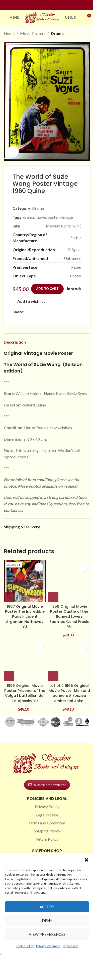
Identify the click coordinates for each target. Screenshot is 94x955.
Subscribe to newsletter (50, 785)
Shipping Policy (47, 830)
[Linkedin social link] (56, 5)
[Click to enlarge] (13, 151)
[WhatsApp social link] (63, 312)
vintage (66, 217)
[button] (86, 859)
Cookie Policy (25, 946)
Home (9, 33)
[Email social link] (39, 312)
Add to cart (47, 289)
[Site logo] (42, 16)
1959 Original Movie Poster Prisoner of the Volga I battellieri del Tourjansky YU (24, 693)
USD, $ (70, 17)
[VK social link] (69, 312)
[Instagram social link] (44, 5)
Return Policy (47, 839)
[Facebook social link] (38, 5)
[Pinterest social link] (50, 5)
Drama (57, 33)
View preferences (47, 934)
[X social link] (33, 312)
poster (53, 217)
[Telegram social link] (75, 312)
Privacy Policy (47, 806)
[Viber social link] (16, 318)
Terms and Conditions (47, 822)
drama (28, 217)
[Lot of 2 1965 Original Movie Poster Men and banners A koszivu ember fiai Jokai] (69, 660)
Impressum (70, 946)
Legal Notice (47, 814)
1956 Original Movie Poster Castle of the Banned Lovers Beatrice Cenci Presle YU (69, 616)
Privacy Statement (48, 946)
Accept (47, 907)
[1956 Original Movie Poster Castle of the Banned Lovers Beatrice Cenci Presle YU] (69, 581)
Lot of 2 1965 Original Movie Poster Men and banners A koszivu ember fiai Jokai (69, 693)
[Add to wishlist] (39, 567)
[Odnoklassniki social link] (57, 312)
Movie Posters (32, 33)
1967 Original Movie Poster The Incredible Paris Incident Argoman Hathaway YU (25, 616)
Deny (47, 920)
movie (41, 217)
